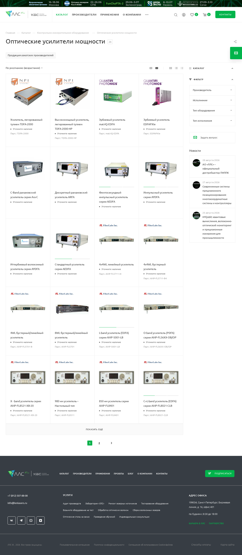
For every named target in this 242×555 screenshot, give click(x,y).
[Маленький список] (151, 68)
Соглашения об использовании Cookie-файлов (151, 544)
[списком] (176, 68)
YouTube (31, 520)
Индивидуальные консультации (134, 516)
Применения (102, 473)
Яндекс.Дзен (40, 520)
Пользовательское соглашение (75, 544)
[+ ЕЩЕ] (149, 14)
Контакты (162, 473)
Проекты (119, 473)
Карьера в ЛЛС (197, 523)
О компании (144, 473)
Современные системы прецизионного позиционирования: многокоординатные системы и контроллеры (216, 195)
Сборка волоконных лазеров (146, 509)
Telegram (21, 520)
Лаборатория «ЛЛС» (94, 503)
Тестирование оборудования (154, 503)
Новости (195, 150)
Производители (82, 473)
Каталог (64, 473)
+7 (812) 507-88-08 (18, 495)
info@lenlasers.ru (17, 502)
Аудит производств (72, 503)
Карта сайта (227, 544)
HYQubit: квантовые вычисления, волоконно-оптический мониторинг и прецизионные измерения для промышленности (217, 227)
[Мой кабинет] (183, 15)
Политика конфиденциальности (109, 544)
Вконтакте (12, 520)
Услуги (68, 495)
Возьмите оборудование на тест (78, 509)
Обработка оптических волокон (113, 509)
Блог (130, 473)
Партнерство (216, 523)
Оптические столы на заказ (76, 516)
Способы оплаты (201, 544)
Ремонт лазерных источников (123, 503)
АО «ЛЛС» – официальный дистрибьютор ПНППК (215, 168)
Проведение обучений (104, 516)
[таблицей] (182, 68)
